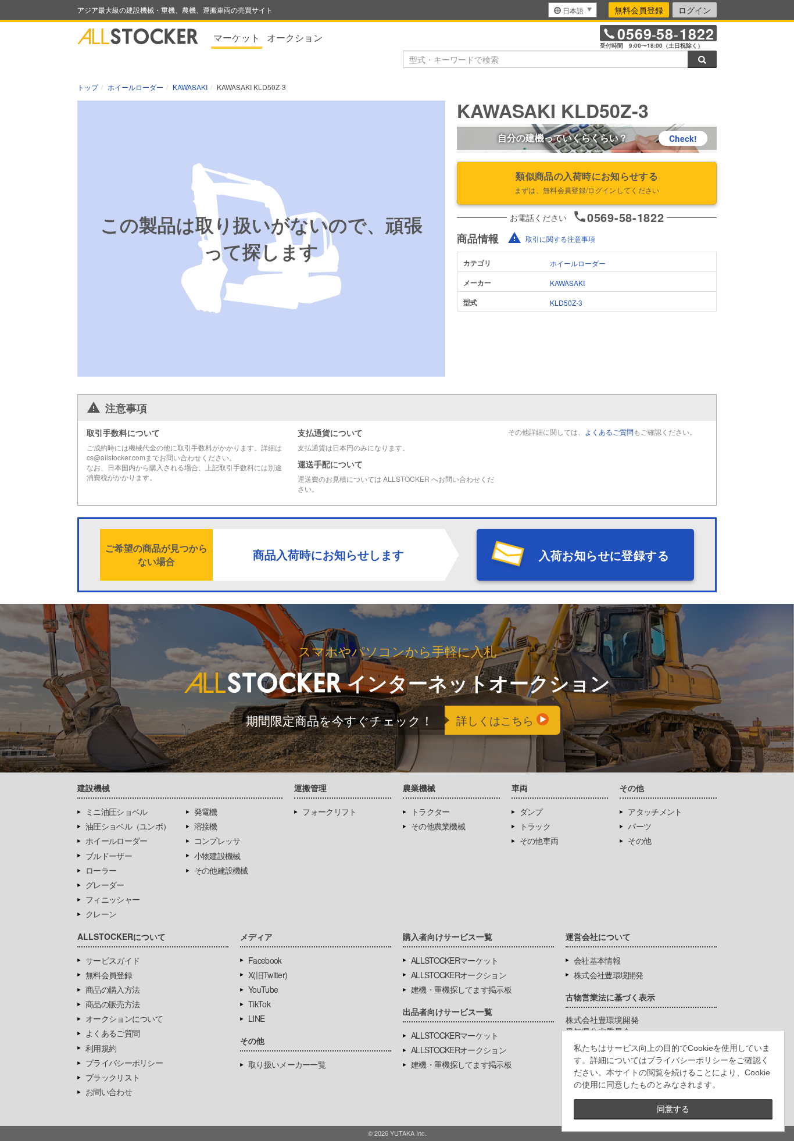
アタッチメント (655, 811)
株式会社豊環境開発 (608, 975)
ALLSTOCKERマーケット (455, 960)
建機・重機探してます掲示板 (461, 989)
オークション (295, 37)
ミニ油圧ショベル (116, 811)
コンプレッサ (217, 840)
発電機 (205, 811)
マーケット (236, 37)
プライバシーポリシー (124, 1062)
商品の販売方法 (112, 1004)
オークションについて (124, 1018)
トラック (535, 826)
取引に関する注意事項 (560, 239)
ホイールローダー (578, 263)
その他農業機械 (438, 826)
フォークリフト (329, 811)
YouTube (263, 989)
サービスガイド (112, 960)
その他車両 (539, 840)
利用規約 (100, 1048)
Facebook (264, 960)
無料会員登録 (638, 10)
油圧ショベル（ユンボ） (127, 826)
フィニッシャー (112, 899)
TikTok (259, 1004)
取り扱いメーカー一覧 (287, 1064)
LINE (256, 1018)
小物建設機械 (217, 855)
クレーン (100, 914)
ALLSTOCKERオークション (458, 975)
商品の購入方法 (112, 989)
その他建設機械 (221, 870)
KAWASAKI (567, 283)
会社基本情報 (597, 960)
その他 (639, 840)
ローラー (100, 870)
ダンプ (531, 811)
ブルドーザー (108, 855)
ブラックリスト (112, 1077)
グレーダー (104, 884)
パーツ (639, 826)
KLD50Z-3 (566, 302)
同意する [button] (673, 1109)
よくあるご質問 (609, 432)
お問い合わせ (108, 1091)
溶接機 (205, 826)
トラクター (430, 811)
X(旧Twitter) (267, 975)
